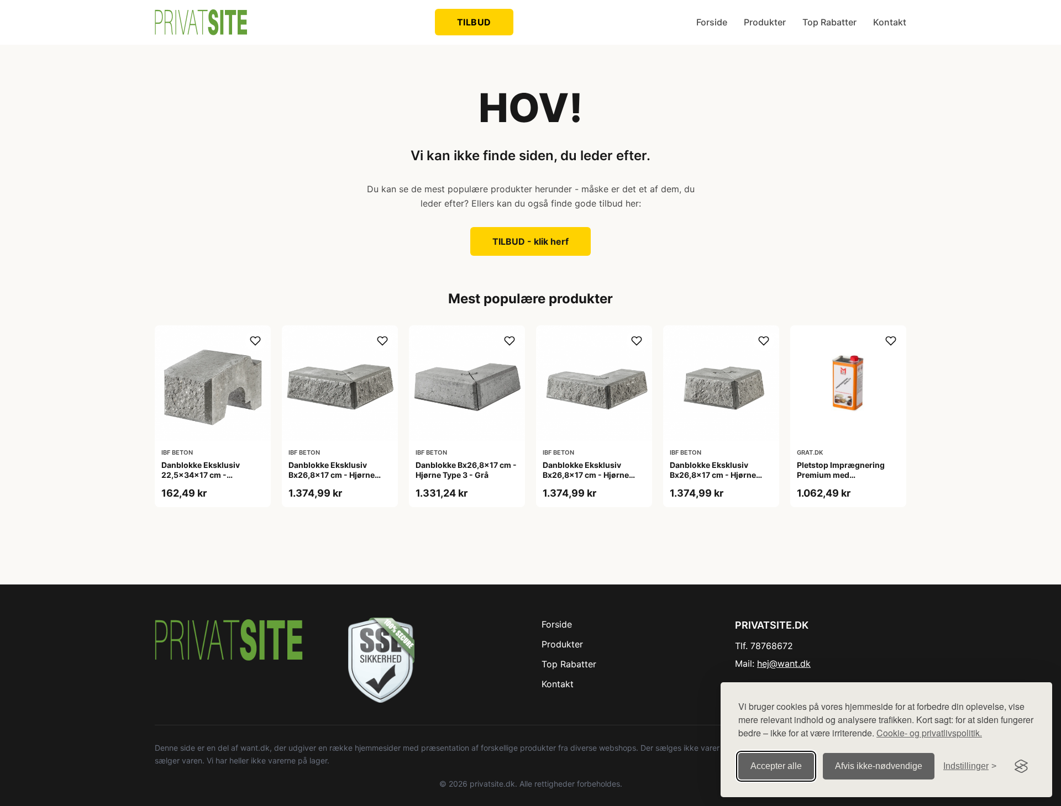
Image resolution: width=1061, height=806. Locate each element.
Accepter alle (776, 766)
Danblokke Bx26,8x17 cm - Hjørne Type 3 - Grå (466, 470)
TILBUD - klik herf (530, 241)
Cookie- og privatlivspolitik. (929, 732)
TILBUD (474, 22)
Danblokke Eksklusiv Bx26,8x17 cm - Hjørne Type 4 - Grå (713, 474)
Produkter (765, 22)
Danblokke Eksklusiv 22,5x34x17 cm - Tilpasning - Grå (200, 474)
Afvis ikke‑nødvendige (878, 766)
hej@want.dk (784, 663)
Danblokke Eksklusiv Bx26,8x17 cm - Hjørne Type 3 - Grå (331, 474)
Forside (711, 22)
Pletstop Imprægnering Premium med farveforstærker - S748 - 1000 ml (843, 480)
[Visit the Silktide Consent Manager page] (1021, 766)
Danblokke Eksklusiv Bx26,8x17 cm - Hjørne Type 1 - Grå (586, 474)
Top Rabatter (829, 22)
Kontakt (889, 22)
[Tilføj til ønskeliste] (255, 341)
